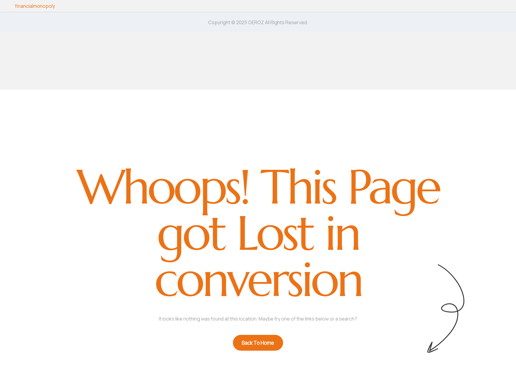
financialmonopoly (35, 6)
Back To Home (258, 342)
